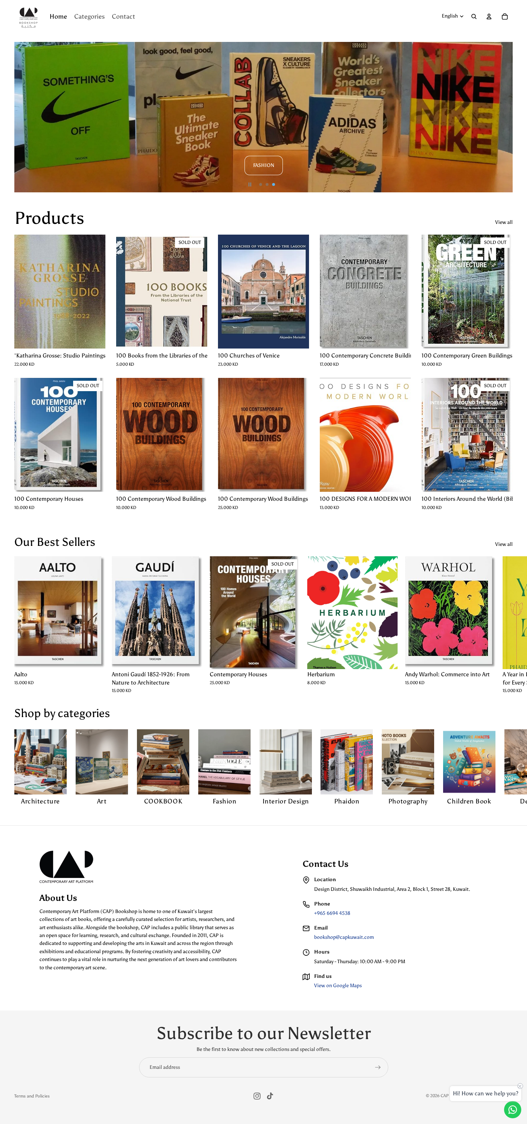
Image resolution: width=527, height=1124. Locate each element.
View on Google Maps (338, 986)
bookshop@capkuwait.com (344, 937)
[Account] (489, 16)
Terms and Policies (32, 1096)
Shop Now (328, 128)
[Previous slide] (23, 117)
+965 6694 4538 (332, 913)
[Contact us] (512, 1109)
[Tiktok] (270, 1096)
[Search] (474, 16)
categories (84, 713)
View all (504, 222)
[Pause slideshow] (249, 184)
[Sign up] (378, 1067)
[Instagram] (257, 1096)
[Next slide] (504, 117)
